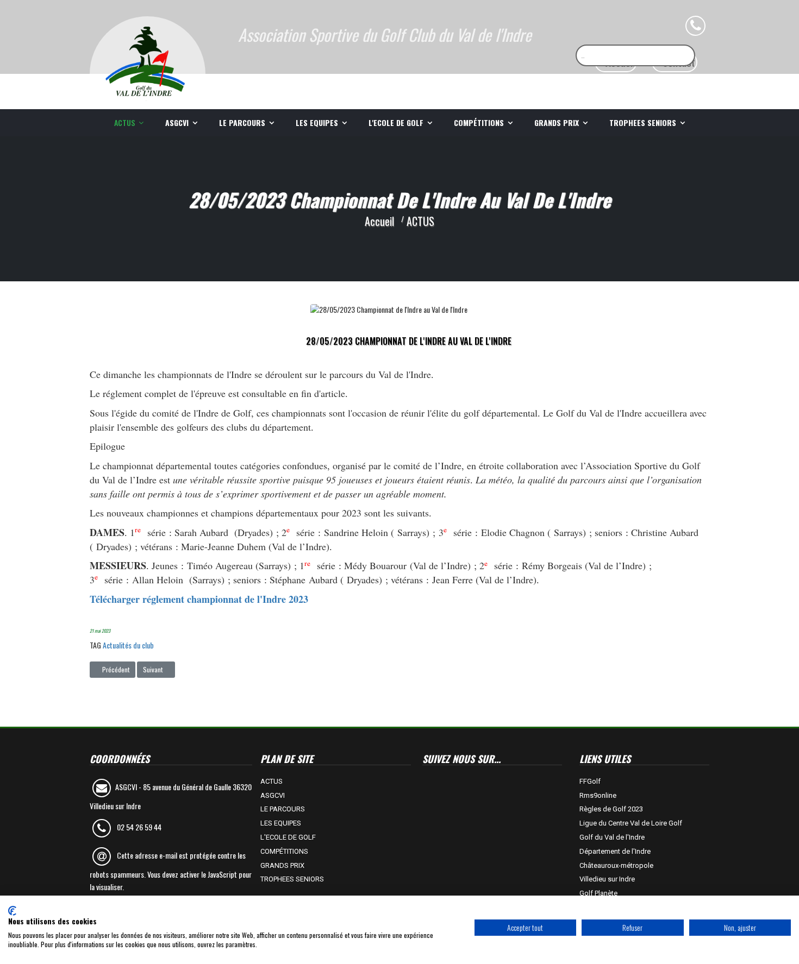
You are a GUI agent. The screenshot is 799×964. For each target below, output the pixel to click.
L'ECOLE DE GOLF (396, 122)
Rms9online (597, 795)
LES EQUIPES (317, 122)
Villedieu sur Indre (607, 879)
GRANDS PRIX (556, 122)
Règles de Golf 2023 (611, 809)
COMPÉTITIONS (479, 122)
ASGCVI (177, 122)
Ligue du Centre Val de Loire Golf (630, 823)
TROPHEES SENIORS (642, 122)
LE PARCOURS (242, 122)
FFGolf (590, 781)
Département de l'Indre (615, 851)
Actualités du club (128, 645)
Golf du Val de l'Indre (612, 837)
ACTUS (124, 122)
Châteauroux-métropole (616, 865)
